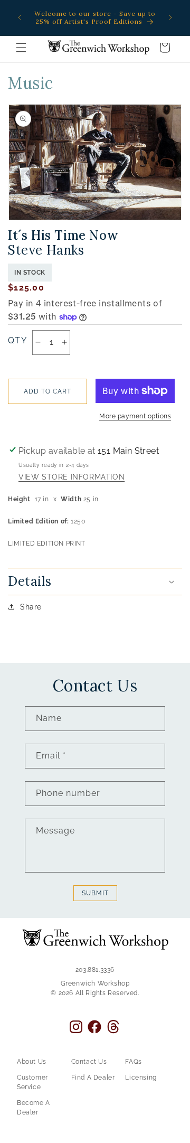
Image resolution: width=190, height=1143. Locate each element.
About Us (31, 1061)
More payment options (135, 416)
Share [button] (31, 607)
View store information (71, 477)
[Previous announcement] (19, 17)
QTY (17, 340)
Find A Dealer (93, 1077)
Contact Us (89, 1061)
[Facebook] (94, 1027)
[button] (21, 47)
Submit (95, 893)
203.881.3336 (95, 969)
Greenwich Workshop (95, 983)
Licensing (140, 1077)
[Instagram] (76, 1026)
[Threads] (113, 1026)
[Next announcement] (170, 17)
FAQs (133, 1061)
